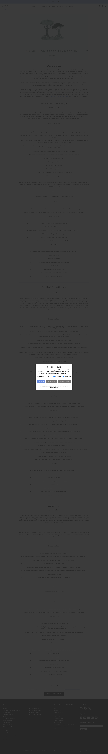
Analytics (50, 376)
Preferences (58, 376)
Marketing (68, 376)
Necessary (42, 376)
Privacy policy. (54, 387)
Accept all (41, 381)
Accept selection (51, 381)
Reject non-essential (64, 381)
